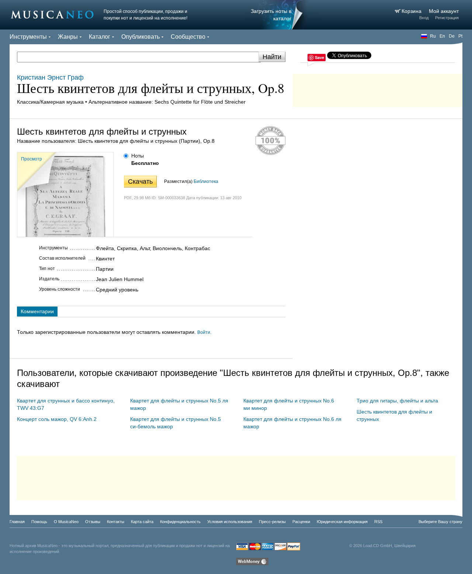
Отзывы (92, 521)
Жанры (68, 37)
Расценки (301, 521)
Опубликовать (140, 37)
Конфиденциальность (180, 521)
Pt (460, 36)
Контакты (115, 521)
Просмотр (31, 159)
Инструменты (28, 37)
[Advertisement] (377, 88)
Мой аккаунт (444, 11)
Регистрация (447, 17)
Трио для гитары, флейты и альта (397, 401)
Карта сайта (142, 521)
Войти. (204, 332)
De (452, 36)
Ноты (137, 156)
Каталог (99, 37)
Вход (423, 17)
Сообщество (188, 37)
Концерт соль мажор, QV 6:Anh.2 (57, 419)
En (442, 36)
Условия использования (229, 521)
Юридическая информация (342, 521)
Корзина (412, 11)
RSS (378, 521)
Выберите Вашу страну (440, 521)
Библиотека (206, 181)
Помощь (39, 521)
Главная (17, 521)
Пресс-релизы (272, 521)
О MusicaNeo (66, 521)
